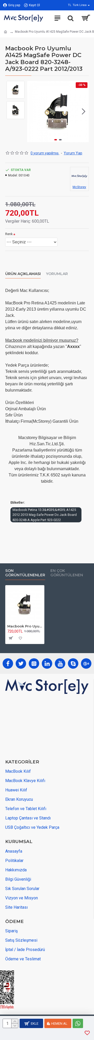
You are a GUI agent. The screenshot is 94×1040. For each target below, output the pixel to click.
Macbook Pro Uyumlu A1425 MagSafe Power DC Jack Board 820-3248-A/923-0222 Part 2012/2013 (24, 626)
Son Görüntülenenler (25, 573)
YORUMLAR (57, 274)
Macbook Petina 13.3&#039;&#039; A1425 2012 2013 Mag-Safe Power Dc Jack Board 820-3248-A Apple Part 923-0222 (45, 515)
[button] (32, 111)
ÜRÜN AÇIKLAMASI (23, 274)
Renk (9, 234)
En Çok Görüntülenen (66, 573)
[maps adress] (44, 727)
